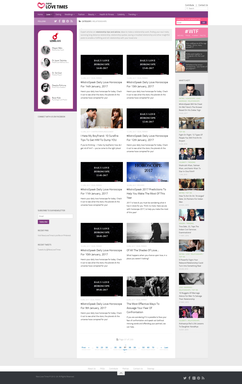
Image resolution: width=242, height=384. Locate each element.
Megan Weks (57, 48)
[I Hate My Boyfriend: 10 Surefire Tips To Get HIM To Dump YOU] (102, 118)
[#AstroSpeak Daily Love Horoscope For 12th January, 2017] (148, 118)
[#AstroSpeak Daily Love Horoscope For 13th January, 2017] (148, 65)
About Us (92, 368)
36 (120, 347)
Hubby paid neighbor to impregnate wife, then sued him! (195, 56)
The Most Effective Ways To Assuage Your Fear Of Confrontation (143, 308)
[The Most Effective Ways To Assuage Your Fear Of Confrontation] (148, 286)
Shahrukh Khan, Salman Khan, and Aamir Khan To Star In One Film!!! (190, 168)
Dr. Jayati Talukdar (59, 60)
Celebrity (121, 14)
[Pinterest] (67, 21)
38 (130, 347)
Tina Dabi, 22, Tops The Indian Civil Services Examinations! (189, 229)
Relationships (194, 101)
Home (40, 14)
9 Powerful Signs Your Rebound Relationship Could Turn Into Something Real (191, 263)
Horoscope (190, 98)
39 (134, 347)
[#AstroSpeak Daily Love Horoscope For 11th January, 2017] (102, 172)
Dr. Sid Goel (57, 73)
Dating (58, 14)
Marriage (183, 101)
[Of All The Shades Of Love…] (148, 233)
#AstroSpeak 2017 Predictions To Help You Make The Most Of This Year (146, 193)
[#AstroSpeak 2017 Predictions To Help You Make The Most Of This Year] (148, 172)
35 (115, 347)
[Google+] (63, 21)
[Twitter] (55, 21)
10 (97, 347)
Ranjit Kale (56, 98)
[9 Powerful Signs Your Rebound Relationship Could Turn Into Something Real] (191, 245)
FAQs (102, 368)
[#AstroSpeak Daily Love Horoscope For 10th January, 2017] (102, 233)
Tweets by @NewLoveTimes (49, 250)
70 (153, 347)
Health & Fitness (107, 14)
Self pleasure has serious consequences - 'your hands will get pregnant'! (196, 67)
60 (148, 347)
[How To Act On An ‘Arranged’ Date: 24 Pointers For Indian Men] (191, 184)
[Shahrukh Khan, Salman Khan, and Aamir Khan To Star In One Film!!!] (191, 154)
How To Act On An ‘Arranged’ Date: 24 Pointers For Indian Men (191, 199)
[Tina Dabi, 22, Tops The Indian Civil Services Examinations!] (191, 215)
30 (106, 347)
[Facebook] (59, 21)
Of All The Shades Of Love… (143, 250)
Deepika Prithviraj (59, 85)
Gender (182, 223)
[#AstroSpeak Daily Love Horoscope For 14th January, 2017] (102, 65)
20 (102, 347)
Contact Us (203, 5)
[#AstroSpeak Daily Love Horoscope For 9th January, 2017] (102, 286)
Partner (126, 368)
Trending (132, 14)
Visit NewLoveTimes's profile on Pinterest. (54, 235)
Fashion (81, 14)
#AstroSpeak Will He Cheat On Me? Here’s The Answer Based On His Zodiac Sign (190, 107)
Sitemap (150, 368)
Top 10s (182, 132)
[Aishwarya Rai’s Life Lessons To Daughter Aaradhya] (191, 312)
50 (143, 347)
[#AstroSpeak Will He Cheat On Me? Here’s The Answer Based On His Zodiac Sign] (191, 90)
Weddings (69, 14)
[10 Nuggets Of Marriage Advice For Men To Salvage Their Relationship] (191, 279)
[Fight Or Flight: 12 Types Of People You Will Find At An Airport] (191, 123)
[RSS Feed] (71, 21)
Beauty (91, 14)
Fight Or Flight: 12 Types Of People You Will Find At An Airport (191, 138)
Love (48, 14)
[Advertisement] (57, 164)
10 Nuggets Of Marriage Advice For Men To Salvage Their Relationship (190, 296)
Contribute (189, 5)
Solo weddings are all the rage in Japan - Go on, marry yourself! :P (196, 45)
